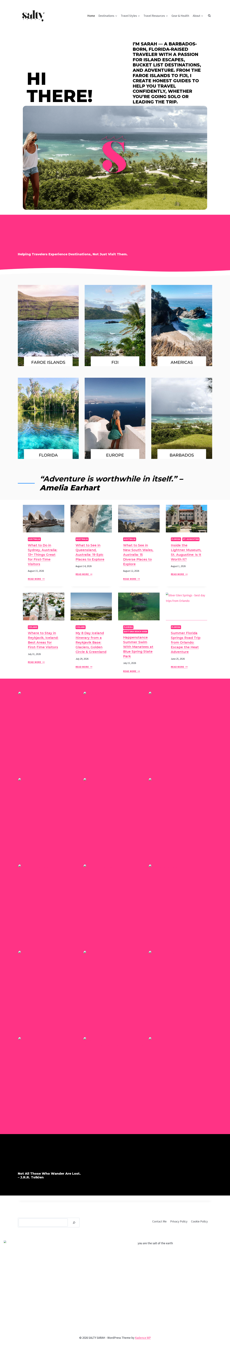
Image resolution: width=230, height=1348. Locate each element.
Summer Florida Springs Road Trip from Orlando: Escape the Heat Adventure (185, 642)
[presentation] (43, 518)
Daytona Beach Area (135, 631)
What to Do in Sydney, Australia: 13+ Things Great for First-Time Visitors (42, 554)
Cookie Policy (199, 1221)
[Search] (74, 1223)
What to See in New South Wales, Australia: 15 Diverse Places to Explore (138, 554)
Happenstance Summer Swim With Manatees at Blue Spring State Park (138, 647)
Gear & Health (180, 16)
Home (91, 16)
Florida (176, 539)
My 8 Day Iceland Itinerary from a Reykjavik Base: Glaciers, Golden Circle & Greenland (91, 642)
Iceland (32, 627)
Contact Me (159, 1221)
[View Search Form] (209, 15)
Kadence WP (143, 1338)
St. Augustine (191, 539)
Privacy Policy (178, 1221)
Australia (34, 539)
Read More (36, 578)
